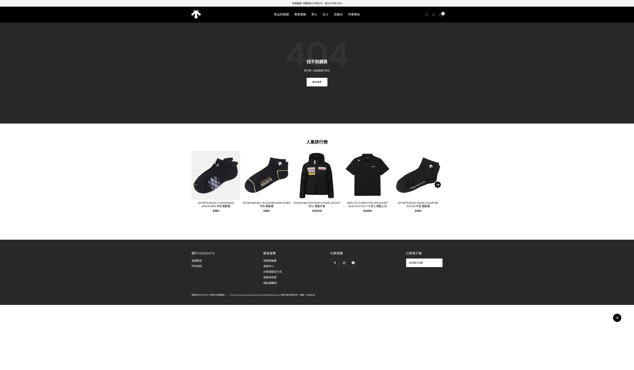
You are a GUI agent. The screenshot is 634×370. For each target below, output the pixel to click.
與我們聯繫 (270, 260)
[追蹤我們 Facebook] (334, 263)
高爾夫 (338, 14)
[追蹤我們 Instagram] (344, 263)
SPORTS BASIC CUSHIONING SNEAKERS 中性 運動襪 (216, 204)
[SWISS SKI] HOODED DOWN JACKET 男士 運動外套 (317, 204)
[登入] (433, 14)
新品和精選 (281, 14)
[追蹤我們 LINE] (353, 263)
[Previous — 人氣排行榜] (196, 185)
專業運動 (300, 14)
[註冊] (437, 263)
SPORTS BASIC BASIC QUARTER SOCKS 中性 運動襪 (418, 204)
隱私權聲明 (270, 283)
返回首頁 (317, 82)
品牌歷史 (197, 260)
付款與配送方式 (272, 271)
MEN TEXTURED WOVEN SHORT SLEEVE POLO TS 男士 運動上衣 (367, 204)
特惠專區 (354, 14)
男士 (314, 14)
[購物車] (440, 14)
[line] (617, 318)
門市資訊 (197, 266)
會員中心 (268, 266)
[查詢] (426, 14)
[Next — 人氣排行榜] (438, 185)
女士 (326, 14)
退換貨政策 (270, 277)
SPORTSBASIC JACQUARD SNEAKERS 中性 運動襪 (266, 204)
